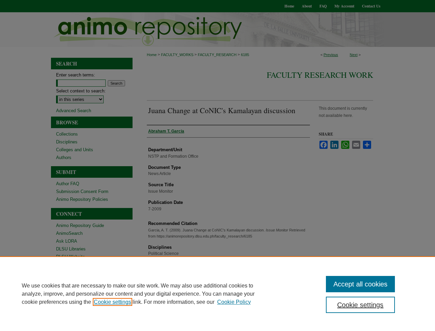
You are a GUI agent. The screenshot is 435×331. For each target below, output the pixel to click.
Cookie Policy (234, 302)
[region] (217, 293)
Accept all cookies (360, 284)
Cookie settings (112, 302)
